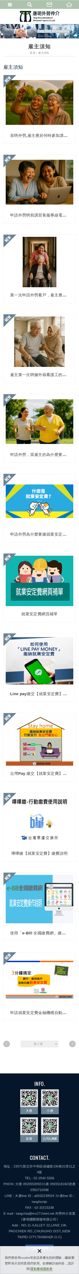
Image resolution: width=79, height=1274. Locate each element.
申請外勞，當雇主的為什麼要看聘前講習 (39, 428)
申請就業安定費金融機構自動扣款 (39, 986)
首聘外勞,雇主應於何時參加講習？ (39, 109)
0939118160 (59, 1184)
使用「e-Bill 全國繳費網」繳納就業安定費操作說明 (39, 907)
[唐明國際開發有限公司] (39, 16)
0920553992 (32, 1184)
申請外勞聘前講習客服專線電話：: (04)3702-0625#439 (39, 189)
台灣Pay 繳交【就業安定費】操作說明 (39, 747)
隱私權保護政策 (41, 1269)
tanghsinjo (39, 1202)
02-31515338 (44, 1207)
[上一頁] (6, 1044)
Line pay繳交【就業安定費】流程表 (39, 667)
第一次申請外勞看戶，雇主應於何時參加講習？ (39, 269)
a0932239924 (44, 1196)
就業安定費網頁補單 (39, 588)
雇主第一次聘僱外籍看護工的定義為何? (39, 348)
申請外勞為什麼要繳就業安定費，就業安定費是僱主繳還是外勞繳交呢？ (39, 508)
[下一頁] (72, 1044)
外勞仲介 (62, 1213)
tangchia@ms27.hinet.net (35, 1213)
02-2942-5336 (44, 1178)
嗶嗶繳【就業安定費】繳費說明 (39, 827)
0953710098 (39, 1190)
